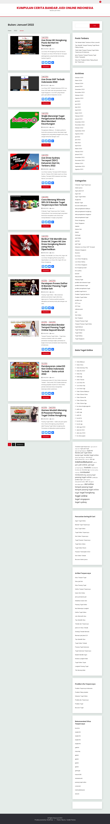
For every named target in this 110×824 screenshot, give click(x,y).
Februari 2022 (79, 151)
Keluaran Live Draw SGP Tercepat (85, 247)
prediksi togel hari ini (81, 291)
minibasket (85, 472)
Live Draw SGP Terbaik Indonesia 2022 (53, 80)
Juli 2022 (77, 137)
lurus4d (77, 273)
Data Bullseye (81, 362)
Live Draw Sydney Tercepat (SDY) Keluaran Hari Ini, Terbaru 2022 (50, 161)
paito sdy (79, 409)
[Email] (49, 62)
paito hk (79, 415)
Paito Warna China (82, 394)
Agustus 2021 (79, 169)
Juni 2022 (78, 139)
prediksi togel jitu (86, 479)
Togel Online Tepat (80, 662)
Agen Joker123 (79, 191)
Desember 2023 (80, 89)
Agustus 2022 (79, 134)
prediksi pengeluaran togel (82, 288)
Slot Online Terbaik (80, 555)
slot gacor (91, 481)
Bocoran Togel (79, 707)
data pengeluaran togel (81, 217)
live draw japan (81, 436)
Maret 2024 (78, 80)
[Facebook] (43, 62)
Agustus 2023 (79, 98)
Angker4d (78, 199)
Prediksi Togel (79, 704)
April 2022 (78, 145)
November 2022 (80, 125)
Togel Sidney (79, 336)
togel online (81, 495)
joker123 (95, 462)
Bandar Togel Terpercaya (80, 457)
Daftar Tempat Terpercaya (83, 589)
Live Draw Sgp (81, 388)
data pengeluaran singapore (83, 214)
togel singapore (82, 499)
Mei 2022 (78, 142)
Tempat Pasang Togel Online (83, 324)
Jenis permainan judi (80, 597)
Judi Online (44, 280)
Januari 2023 (78, 119)
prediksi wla (78, 300)
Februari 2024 (79, 83)
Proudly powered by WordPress (44, 820)
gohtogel (77, 770)
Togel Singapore (79, 339)
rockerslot (78, 786)
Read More (46, 66)
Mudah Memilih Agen (81, 655)
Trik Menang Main (80, 670)
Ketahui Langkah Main (81, 658)
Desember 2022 (80, 122)
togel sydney (81, 502)
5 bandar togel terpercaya (82, 446)
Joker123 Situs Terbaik (81, 627)
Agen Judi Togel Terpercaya (80, 450)
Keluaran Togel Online (81, 696)
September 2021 (80, 166)
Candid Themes (71, 820)
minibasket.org (80, 475)
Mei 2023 (78, 107)
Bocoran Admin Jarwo (81, 559)
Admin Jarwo (78, 188)
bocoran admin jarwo (81, 205)
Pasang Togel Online (81, 604)
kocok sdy (79, 421)
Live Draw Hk (81, 382)
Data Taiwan (80, 379)
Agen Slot (78, 194)
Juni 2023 (78, 104)
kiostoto (87, 467)
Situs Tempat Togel (80, 577)
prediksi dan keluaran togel (82, 282)
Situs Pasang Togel (80, 585)
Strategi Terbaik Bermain (82, 631)
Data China (80, 365)
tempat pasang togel (84, 487)
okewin (77, 794)
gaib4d (77, 747)
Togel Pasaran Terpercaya (82, 540)
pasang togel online (83, 477)
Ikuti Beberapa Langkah (82, 608)
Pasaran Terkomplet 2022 (82, 551)
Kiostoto (77, 253)
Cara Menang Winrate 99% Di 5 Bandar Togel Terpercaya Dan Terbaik (54, 202)
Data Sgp (79, 376)
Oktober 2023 (79, 95)
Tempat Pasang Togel (81, 321)
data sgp (92, 459)
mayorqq (77, 472)
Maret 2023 (78, 113)
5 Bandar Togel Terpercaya (83, 185)
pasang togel (91, 475)
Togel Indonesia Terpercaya (83, 651)
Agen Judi (77, 448)
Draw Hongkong (80, 220)
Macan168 (78, 276)
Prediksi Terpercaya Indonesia (83, 688)
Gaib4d (77, 226)
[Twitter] (46, 62)
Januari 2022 (78, 154)
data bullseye (89, 457)
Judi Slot (77, 241)
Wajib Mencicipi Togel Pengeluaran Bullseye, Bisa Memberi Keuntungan (53, 120)
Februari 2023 (79, 116)
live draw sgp (86, 470)
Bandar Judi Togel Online (83, 453)
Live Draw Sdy (81, 385)
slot (76, 312)
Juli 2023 (77, 101)
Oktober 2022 (79, 128)
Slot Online (44, 363)
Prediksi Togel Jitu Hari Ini (82, 294)
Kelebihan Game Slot (81, 600)
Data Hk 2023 (81, 371)
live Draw (78, 256)
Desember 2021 (80, 157)
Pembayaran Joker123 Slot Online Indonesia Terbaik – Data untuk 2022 (53, 370)
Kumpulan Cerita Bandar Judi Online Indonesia (55, 8)
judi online (82, 465)
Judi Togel (78, 244)
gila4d (77, 755)
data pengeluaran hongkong (83, 211)
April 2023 (78, 110)
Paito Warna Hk (81, 397)
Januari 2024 (78, 86)
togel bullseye (79, 327)
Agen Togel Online (80, 196)
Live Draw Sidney (80, 262)
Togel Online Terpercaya (82, 532)
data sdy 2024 (81, 433)
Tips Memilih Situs (80, 620)
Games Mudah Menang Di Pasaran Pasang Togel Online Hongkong (54, 413)
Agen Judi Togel (84, 448)
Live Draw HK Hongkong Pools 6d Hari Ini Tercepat (54, 43)
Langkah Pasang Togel (81, 666)
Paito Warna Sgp (82, 403)
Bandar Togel (79, 202)
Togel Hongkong (80, 330)
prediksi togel (79, 479)
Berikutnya (20, 444)
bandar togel (79, 455)
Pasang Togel (79, 279)
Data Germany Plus (82, 368)
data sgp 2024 (81, 427)
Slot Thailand (79, 318)
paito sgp (79, 412)
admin (52, 49)
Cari (95, 25)
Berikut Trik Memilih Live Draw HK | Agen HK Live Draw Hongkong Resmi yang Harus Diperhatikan (54, 244)
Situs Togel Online (80, 528)
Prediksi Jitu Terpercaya (82, 700)
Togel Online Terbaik (81, 643)
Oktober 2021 (79, 163)
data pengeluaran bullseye (82, 208)
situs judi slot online (80, 481)
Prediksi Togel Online (81, 297)
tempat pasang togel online (87, 489)
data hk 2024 (81, 430)
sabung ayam (79, 309)
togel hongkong (87, 492)
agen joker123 (94, 446)
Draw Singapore (79, 223)
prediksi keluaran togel (81, 285)
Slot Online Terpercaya (81, 536)
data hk (87, 459)
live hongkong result (80, 267)
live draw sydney (94, 470)
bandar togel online (91, 455)
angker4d (90, 450)
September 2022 (80, 131)
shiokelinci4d (78, 778)
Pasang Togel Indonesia (82, 647)
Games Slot (78, 229)
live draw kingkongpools (83, 406)
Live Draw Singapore (81, 265)
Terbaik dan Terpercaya (82, 624)
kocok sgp (79, 424)
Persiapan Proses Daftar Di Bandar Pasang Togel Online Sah (54, 286)
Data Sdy (79, 374)
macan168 (78, 774)
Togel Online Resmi (80, 548)
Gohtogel (77, 235)
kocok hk (79, 418)
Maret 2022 (78, 148)
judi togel (91, 465)
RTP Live (77, 303)
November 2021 (80, 160)
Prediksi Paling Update (81, 692)
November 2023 (80, 92)
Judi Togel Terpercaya (79, 467)
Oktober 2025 (79, 77)
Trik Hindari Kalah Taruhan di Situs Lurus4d (87, 42)
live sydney (78, 270)
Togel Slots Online (80, 544)
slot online (89, 484)
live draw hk (95, 467)
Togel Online (44, 37)
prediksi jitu (95, 477)
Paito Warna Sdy (82, 400)
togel (77, 493)
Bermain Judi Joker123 (81, 635)
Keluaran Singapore (80, 250)
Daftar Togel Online (80, 612)
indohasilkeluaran (84, 461)
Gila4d (77, 232)
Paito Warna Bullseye (83, 391)
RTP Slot (77, 306)
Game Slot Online (80, 593)
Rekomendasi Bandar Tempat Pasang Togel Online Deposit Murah (53, 327)
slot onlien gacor (79, 484)
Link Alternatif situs (80, 616)
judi (76, 465)
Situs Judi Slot (79, 581)
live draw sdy (78, 470)
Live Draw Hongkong (81, 259)
